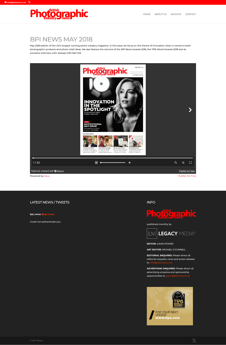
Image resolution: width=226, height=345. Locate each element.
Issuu (47, 176)
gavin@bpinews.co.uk (178, 275)
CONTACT (190, 14)
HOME (146, 14)
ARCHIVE (175, 14)
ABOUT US (160, 14)
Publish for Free (187, 176)
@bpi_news (47, 214)
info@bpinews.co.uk (161, 262)
